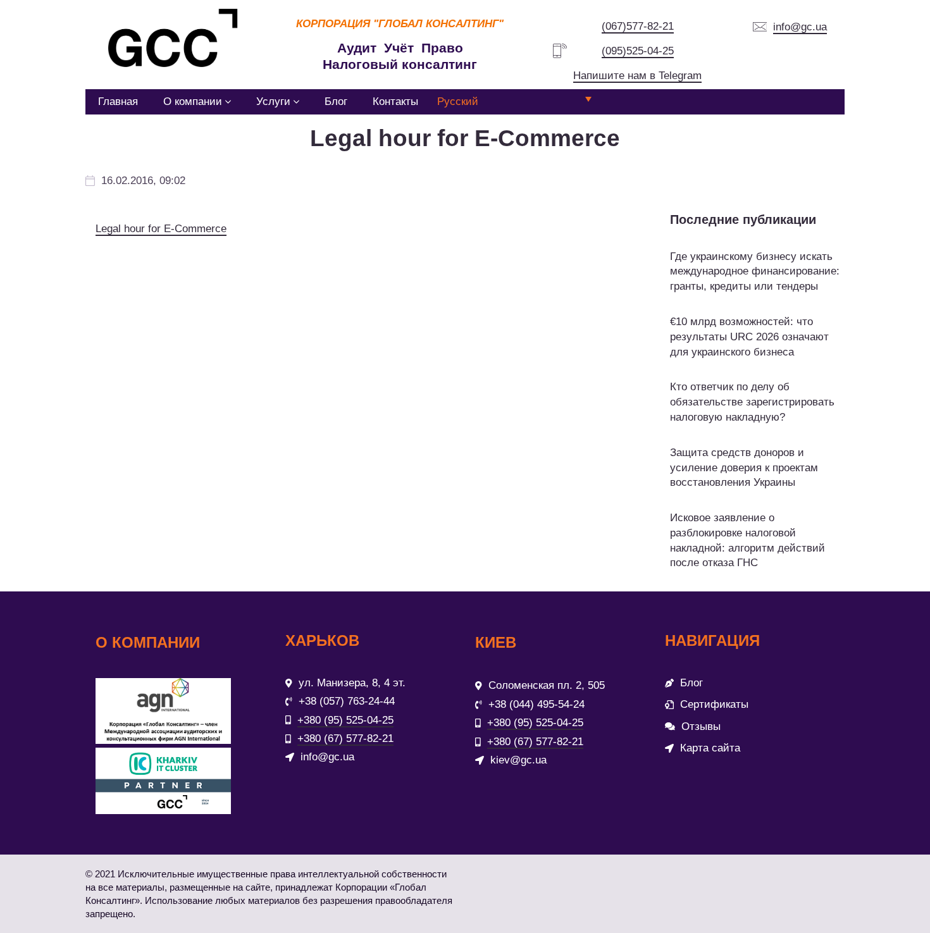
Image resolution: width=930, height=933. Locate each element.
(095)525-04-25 (638, 51)
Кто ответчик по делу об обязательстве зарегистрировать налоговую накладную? (752, 402)
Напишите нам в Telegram (637, 76)
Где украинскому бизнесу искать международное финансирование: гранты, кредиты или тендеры (755, 271)
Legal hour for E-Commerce (161, 229)
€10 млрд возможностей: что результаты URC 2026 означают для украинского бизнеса (749, 337)
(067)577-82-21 (638, 26)
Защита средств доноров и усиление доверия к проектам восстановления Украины (744, 468)
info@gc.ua (800, 27)
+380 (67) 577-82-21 (345, 738)
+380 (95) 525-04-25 (345, 720)
